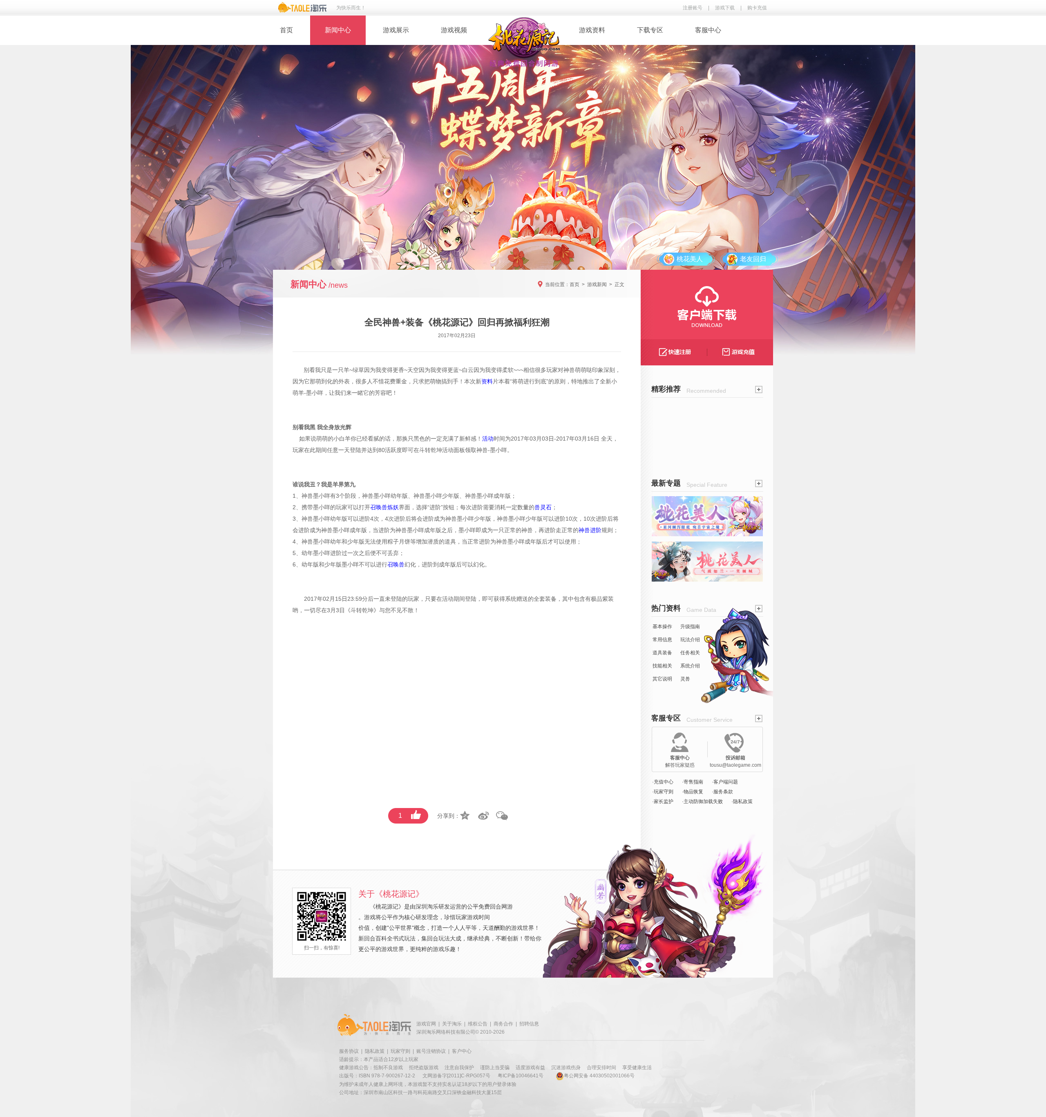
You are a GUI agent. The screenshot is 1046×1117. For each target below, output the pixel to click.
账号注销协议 (431, 1051)
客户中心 (462, 1051)
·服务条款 (722, 792)
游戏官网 (426, 1024)
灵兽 (685, 679)
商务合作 (503, 1024)
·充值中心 (662, 782)
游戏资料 (592, 30)
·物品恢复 (692, 792)
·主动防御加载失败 (702, 801)
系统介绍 (690, 666)
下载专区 (650, 30)
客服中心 (708, 30)
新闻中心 (338, 30)
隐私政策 (374, 1051)
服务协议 (349, 1051)
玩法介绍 (690, 639)
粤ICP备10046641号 (520, 1076)
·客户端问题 (725, 782)
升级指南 (690, 626)
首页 (286, 30)
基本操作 (662, 626)
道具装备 (662, 653)
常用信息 (662, 639)
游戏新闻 (597, 284)
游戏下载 (725, 8)
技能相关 (662, 666)
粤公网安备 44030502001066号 (599, 1076)
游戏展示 (396, 30)
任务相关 (690, 653)
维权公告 (477, 1024)
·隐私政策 (742, 801)
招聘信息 (529, 1024)
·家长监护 (662, 801)
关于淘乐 (452, 1024)
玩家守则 (400, 1051)
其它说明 (662, 679)
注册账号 (692, 8)
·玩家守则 (662, 792)
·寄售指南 (692, 782)
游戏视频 (454, 30)
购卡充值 (757, 8)
